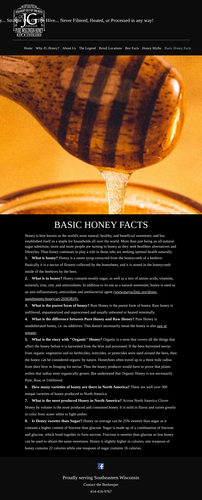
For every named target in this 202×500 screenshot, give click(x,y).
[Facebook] (101, 466)
